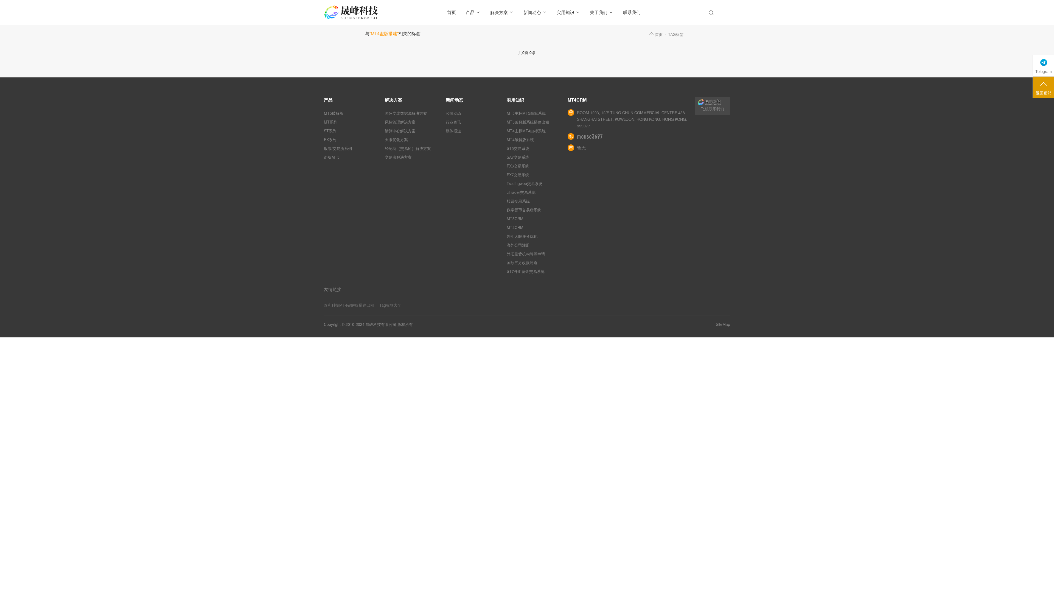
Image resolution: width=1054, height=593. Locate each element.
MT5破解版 (333, 113)
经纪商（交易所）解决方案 (408, 148)
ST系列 (330, 130)
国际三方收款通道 (522, 262)
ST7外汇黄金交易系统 (526, 271)
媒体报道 (453, 130)
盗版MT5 (332, 157)
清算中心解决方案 (400, 130)
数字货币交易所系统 (524, 209)
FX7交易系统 (518, 174)
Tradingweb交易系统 (524, 183)
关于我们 (598, 12)
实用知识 (565, 12)
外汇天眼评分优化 (522, 236)
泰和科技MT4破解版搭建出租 (349, 305)
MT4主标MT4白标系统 (526, 130)
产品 (470, 12)
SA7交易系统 (518, 157)
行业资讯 (453, 122)
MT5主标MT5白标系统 (526, 113)
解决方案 (499, 12)
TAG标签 (675, 34)
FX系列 (330, 139)
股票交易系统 (518, 201)
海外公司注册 (518, 245)
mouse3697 (590, 136)
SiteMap (723, 324)
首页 (451, 12)
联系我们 (632, 12)
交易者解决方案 (398, 157)
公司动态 (453, 113)
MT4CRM (515, 227)
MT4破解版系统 (520, 139)
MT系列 (330, 122)
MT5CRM (515, 218)
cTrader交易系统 (521, 192)
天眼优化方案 (396, 139)
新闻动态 (532, 12)
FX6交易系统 (518, 166)
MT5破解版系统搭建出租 (528, 122)
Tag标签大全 (390, 305)
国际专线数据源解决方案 (406, 113)
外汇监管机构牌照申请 (526, 253)
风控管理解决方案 (400, 122)
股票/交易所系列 (338, 148)
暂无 (581, 147)
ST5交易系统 (518, 148)
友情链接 (332, 289)
